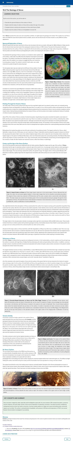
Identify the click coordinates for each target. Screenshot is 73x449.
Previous (6, 439)
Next (67, 439)
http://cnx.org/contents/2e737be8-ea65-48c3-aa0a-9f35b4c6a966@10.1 (47, 428)
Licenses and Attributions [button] (10, 434)
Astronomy (10, 2)
